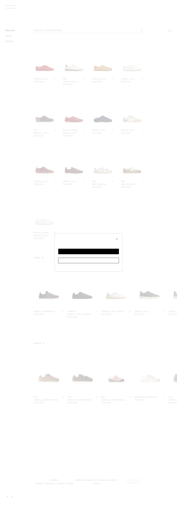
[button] (88, 251)
